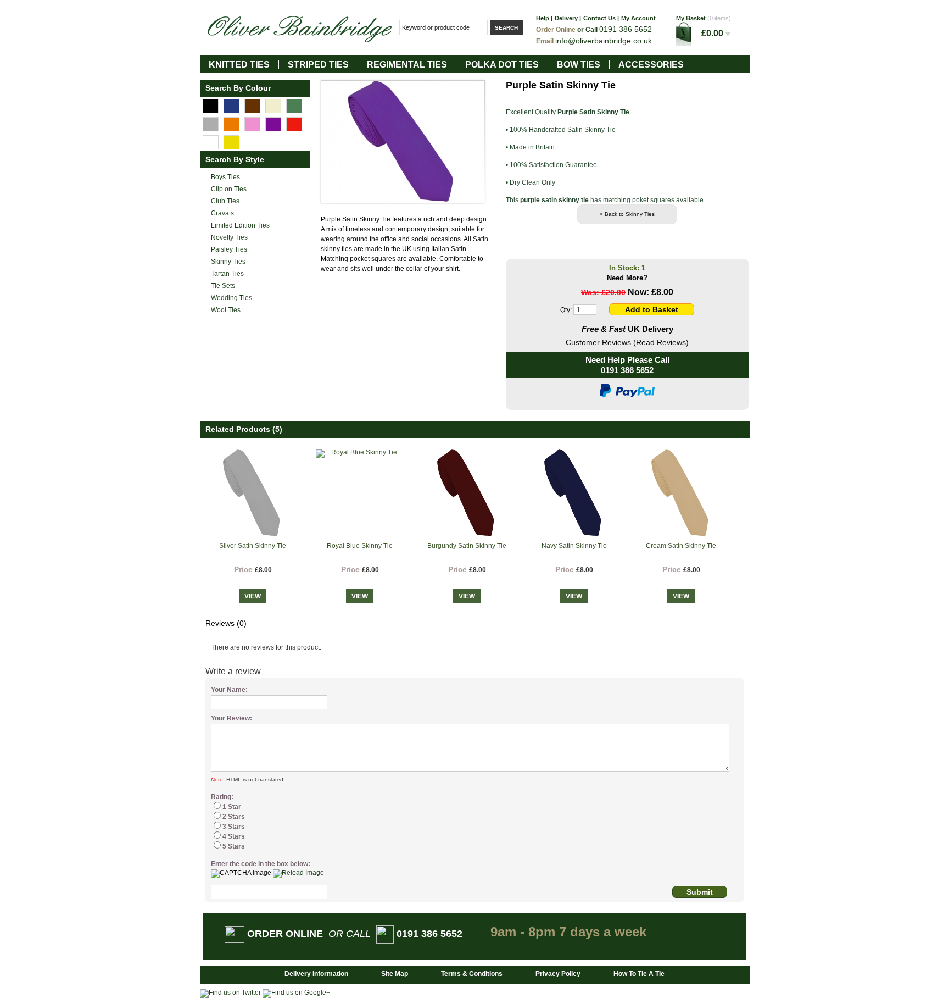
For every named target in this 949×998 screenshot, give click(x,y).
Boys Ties (225, 177)
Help (542, 18)
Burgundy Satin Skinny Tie (466, 546)
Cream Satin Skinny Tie (681, 546)
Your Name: (229, 689)
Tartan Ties (227, 274)
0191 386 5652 (627, 370)
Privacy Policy (557, 974)
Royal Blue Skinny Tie (360, 546)
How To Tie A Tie (639, 974)
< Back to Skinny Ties (627, 214)
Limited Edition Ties (240, 225)
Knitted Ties (239, 64)
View (252, 596)
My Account (638, 18)
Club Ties (225, 201)
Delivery (566, 18)
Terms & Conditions (472, 974)
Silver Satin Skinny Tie (252, 546)
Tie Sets (223, 286)
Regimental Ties (407, 64)
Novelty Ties (229, 237)
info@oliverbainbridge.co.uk (603, 40)
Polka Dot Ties (502, 64)
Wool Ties (226, 310)
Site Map (394, 974)
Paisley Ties (229, 249)
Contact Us (599, 18)
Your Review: (231, 718)
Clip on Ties (229, 189)
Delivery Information (316, 974)
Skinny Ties (228, 261)
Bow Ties (578, 64)
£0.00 (713, 33)
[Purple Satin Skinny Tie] (403, 141)
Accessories (651, 64)
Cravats (222, 213)
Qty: (566, 310)
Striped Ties (318, 64)
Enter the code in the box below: (260, 864)
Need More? (627, 278)
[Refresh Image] (298, 873)
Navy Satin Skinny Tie (574, 546)
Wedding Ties (231, 298)
